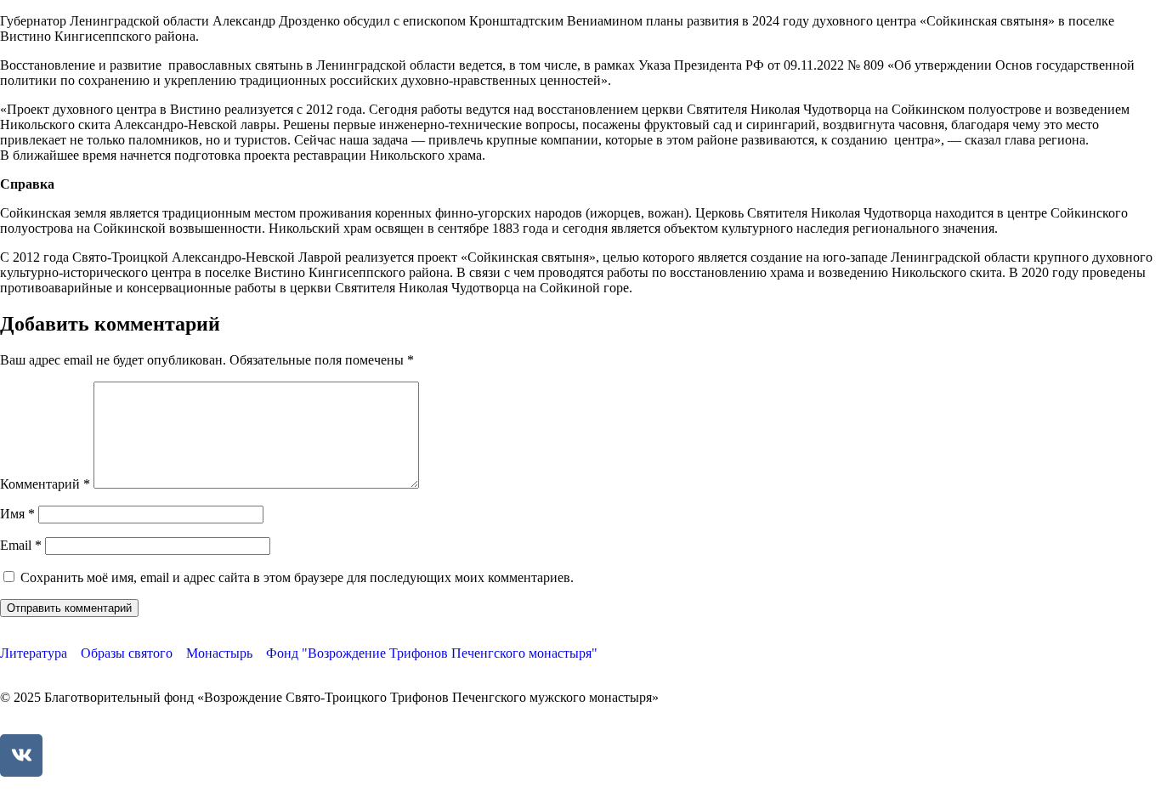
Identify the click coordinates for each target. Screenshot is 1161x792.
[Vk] (21, 755)
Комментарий (45, 484)
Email (21, 545)
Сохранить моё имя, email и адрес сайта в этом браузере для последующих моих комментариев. (297, 577)
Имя (17, 513)
